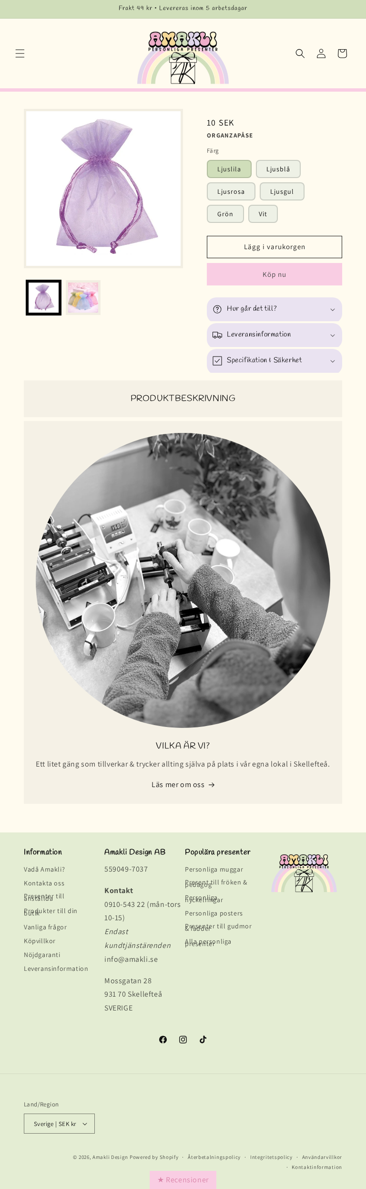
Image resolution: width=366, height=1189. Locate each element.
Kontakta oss (44, 883)
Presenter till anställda (44, 897)
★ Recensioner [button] (183, 1180)
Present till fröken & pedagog (216, 883)
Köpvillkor (40, 940)
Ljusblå (278, 169)
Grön (225, 214)
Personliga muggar (214, 870)
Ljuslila (229, 169)
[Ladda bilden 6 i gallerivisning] (83, 297)
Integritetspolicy (271, 1157)
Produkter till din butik (51, 911)
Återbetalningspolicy (214, 1157)
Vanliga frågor (45, 927)
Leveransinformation (56, 968)
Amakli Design (110, 1157)
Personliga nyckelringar (204, 898)
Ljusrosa (231, 191)
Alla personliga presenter (208, 942)
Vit (263, 214)
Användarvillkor (322, 1157)
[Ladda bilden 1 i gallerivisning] (43, 297)
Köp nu (274, 274)
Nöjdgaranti (42, 954)
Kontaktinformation (317, 1167)
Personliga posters (214, 913)
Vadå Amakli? (44, 870)
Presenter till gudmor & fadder (218, 927)
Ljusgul (282, 191)
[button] (20, 53)
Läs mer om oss (178, 784)
